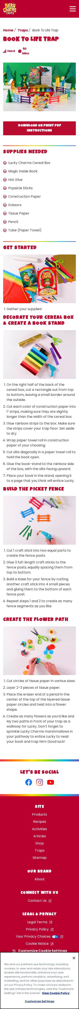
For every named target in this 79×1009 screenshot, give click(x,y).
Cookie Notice (37, 943)
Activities (39, 829)
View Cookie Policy (56, 993)
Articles (39, 836)
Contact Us (37, 900)
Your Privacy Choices (33, 936)
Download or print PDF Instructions (39, 128)
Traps (23, 30)
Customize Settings (39, 1001)
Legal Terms (37, 922)
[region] (39, 980)
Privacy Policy (37, 929)
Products (39, 814)
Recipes (39, 821)
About (40, 879)
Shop (39, 843)
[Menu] (73, 9)
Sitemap (40, 857)
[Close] (74, 958)
